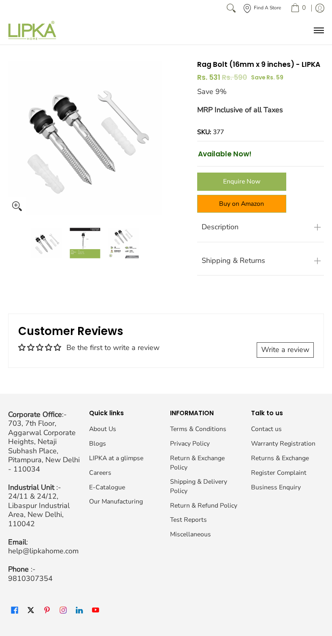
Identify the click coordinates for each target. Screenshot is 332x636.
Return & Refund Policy (203, 505)
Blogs (97, 443)
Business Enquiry (276, 487)
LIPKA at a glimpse (116, 458)
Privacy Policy (190, 443)
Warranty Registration (283, 443)
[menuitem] (298, 8)
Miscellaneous (190, 534)
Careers (100, 472)
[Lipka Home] (32, 30)
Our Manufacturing (116, 501)
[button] (14, 610)
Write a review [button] (285, 349)
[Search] (231, 8)
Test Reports (188, 519)
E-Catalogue (107, 487)
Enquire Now (241, 181)
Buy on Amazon (241, 203)
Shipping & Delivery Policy (198, 486)
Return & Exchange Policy (197, 463)
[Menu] (318, 30)
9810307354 (30, 578)
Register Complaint (278, 472)
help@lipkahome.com (43, 551)
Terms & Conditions (198, 429)
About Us (102, 429)
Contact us (266, 429)
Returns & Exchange (280, 458)
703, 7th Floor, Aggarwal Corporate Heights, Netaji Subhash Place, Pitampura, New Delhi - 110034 (44, 446)
